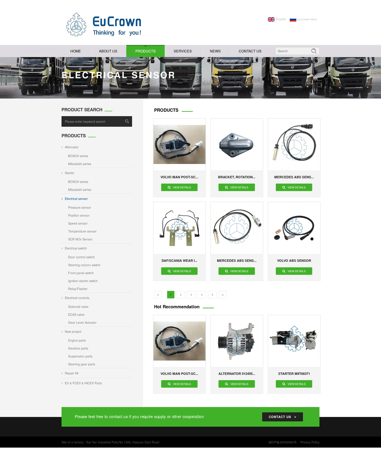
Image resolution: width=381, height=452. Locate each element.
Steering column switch (84, 265)
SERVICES (183, 51)
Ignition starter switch (83, 281)
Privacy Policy (309, 442)
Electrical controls (77, 298)
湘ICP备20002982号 (282, 442)
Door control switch (81, 257)
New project (73, 331)
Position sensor (79, 215)
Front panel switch (81, 273)
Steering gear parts (81, 364)
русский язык (306, 19)
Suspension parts (80, 356)
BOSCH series (78, 156)
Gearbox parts (78, 348)
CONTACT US (250, 51)
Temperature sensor (82, 231)
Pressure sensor (79, 207)
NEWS (215, 51)
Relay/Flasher (78, 288)
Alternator (71, 147)
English (280, 19)
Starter (69, 173)
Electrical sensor (76, 198)
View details (182, 187)
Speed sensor (78, 223)
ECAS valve (76, 314)
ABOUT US (108, 51)
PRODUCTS (145, 51)
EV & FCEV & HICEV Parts (83, 383)
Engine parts (77, 340)
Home (75, 51)
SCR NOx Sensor (80, 239)
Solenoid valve (78, 306)
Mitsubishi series (79, 164)
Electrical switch (76, 248)
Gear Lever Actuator (82, 322)
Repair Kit (71, 373)
